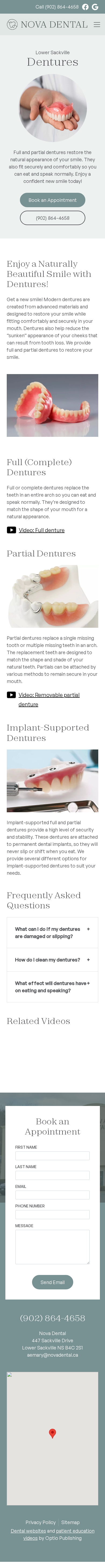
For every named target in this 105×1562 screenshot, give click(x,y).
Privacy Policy (41, 1522)
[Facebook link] (84, 7)
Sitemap (70, 1522)
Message (24, 1225)
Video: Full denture (42, 530)
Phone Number (30, 1206)
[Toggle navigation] (97, 24)
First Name (26, 1147)
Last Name (26, 1166)
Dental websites (28, 1531)
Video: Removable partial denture (49, 700)
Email (20, 1186)
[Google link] (94, 7)
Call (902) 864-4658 (57, 7)
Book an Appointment (53, 200)
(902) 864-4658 (52, 218)
